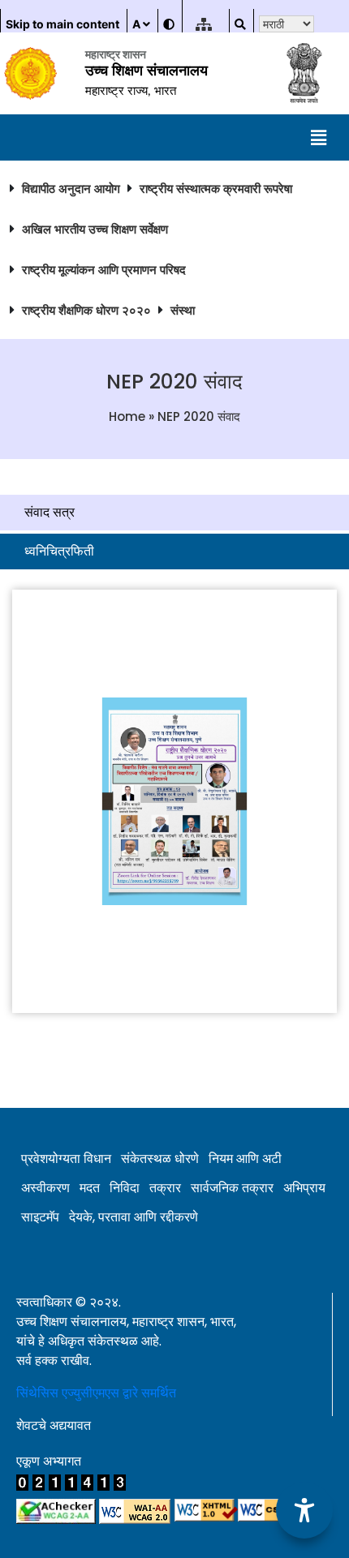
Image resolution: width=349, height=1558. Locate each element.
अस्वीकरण (45, 1187)
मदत (90, 1187)
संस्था (182, 310)
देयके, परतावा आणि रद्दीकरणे (133, 1217)
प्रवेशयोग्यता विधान (66, 1158)
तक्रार (165, 1187)
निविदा (125, 1187)
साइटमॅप (40, 1217)
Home (127, 416)
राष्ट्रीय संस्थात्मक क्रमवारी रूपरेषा (216, 188)
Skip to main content (62, 24)
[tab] (174, 512)
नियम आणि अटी (245, 1158)
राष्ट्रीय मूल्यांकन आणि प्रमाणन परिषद (104, 269)
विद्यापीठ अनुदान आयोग (71, 188)
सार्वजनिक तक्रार (232, 1187)
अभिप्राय (304, 1187)
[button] (319, 137)
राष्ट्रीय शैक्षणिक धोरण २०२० (86, 310)
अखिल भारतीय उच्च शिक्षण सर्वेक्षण (95, 229)
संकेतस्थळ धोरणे (160, 1158)
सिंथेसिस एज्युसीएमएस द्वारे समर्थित (96, 1393)
